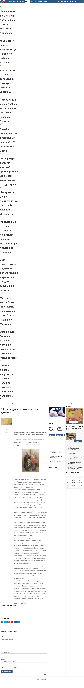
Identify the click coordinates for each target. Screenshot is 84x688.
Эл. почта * (3, 654)
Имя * (2, 650)
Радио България (16, 607)
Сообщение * (3, 636)
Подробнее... (51, 435)
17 (67, 484)
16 (81, 482)
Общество (21, 1)
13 (74, 482)
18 (70, 484)
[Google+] (8, 622)
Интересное (73, 1)
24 (67, 485)
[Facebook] (2, 622)
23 (81, 484)
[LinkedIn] (15, 622)
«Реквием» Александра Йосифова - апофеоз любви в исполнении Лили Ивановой (75, 462)
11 (69, 482)
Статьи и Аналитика (58, 1)
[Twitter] (5, 622)
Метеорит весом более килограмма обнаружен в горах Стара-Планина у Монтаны (7, 311)
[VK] (18, 622)
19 (72, 484)
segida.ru (45, 679)
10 (67, 482)
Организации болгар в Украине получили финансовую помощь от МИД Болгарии (8, 344)
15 (79, 482)
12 (72, 482)
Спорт (50, 1)
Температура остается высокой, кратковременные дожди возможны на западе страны (9, 171)
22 (79, 484)
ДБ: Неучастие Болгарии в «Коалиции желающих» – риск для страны (56, 456)
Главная (10, 1)
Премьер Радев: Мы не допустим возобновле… (52, 429)
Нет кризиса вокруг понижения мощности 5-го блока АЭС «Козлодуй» (75, 457)
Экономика (40, 1)
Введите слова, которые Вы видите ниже (8, 663)
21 (77, 484)
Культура (27, 1)
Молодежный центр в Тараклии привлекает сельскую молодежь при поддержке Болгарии (75, 467)
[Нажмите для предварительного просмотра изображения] (24, 421)
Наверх (45, 674)
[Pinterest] (12, 622)
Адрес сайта (3, 659)
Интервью (66, 1)
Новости (15, 1)
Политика (33, 1)
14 (77, 482)
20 (74, 484)
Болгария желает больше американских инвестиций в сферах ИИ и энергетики (74, 448)
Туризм (45, 1)
